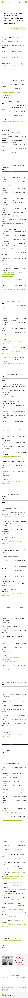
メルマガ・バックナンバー (19, 28)
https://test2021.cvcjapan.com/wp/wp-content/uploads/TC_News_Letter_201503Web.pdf (12, 274)
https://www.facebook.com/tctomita (12, 812)
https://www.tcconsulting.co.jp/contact (12, 820)
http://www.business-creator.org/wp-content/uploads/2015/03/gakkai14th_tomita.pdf (11, 659)
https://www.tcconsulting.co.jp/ (18, 872)
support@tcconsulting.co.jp (17, 858)
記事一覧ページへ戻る (14, 975)
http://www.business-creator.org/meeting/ (13, 640)
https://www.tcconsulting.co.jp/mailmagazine (14, 121)
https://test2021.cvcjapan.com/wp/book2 (13, 363)
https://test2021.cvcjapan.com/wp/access (14, 882)
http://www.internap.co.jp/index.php (12, 456)
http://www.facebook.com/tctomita (16, 889)
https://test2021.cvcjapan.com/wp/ (11, 92)
